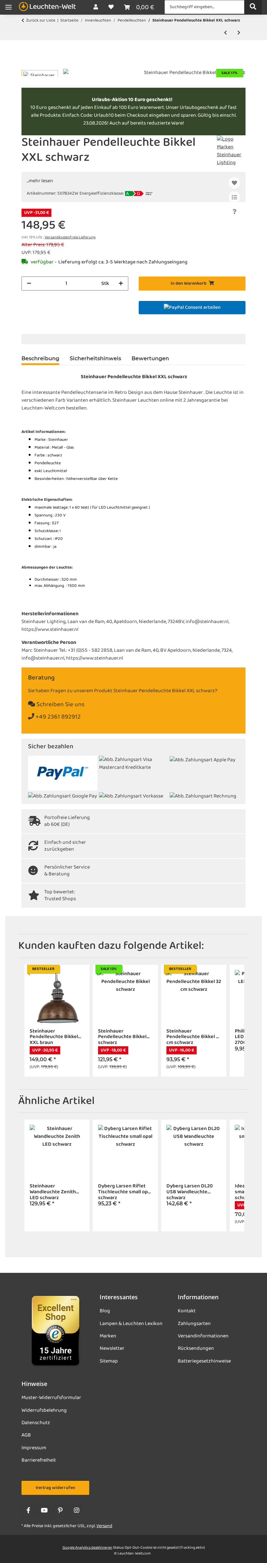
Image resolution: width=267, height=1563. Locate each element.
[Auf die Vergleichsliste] (234, 197)
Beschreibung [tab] (40, 358)
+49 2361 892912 (57, 717)
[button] (95, 7)
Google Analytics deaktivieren (87, 1547)
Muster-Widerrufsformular (51, 1397)
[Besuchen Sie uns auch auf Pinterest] (60, 1511)
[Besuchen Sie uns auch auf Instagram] (76, 1511)
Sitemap (109, 1361)
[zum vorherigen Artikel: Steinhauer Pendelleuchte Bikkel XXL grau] (225, 33)
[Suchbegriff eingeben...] (253, 7)
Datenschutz (35, 1423)
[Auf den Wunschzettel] (234, 183)
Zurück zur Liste (40, 20)
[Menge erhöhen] (121, 283)
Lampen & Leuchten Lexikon (131, 1323)
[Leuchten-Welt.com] (47, 7)
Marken (108, 1336)
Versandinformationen (203, 1336)
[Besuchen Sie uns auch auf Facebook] (28, 1511)
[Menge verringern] (29, 283)
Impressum (33, 1448)
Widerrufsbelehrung (44, 1410)
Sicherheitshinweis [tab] (95, 358)
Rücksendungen (196, 1348)
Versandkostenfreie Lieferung (70, 237)
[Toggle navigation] (8, 7)
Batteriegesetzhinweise (204, 1361)
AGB (26, 1435)
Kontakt (187, 1311)
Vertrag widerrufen (55, 1488)
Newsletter (112, 1348)
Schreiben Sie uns (60, 704)
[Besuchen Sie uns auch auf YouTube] (44, 1511)
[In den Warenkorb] (26, 65)
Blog (105, 1311)
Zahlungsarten (194, 1323)
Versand (104, 1526)
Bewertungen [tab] (150, 358)
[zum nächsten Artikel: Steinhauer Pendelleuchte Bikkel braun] (239, 33)
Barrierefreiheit (38, 1460)
